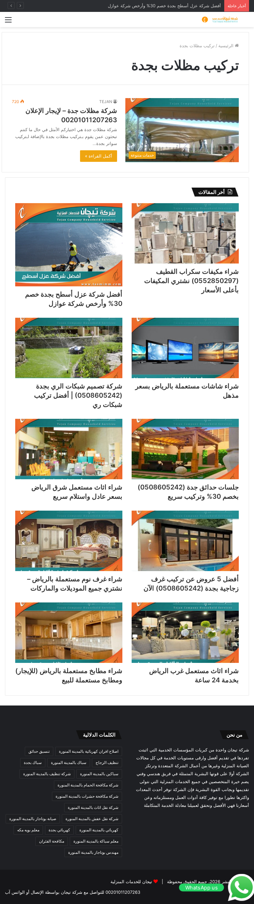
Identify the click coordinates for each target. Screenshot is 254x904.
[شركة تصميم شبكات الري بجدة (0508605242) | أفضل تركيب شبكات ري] (68, 348)
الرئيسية (226, 45)
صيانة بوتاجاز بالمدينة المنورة (32, 818)
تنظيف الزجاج (107, 762)
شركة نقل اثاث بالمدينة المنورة (93, 807)
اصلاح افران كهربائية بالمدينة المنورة (88, 751)
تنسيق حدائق (39, 751)
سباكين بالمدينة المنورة (99, 773)
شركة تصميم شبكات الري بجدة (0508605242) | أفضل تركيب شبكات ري (78, 395)
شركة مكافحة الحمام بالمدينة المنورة (88, 784)
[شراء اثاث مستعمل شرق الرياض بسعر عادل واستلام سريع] (68, 449)
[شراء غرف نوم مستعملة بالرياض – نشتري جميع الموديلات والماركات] (68, 541)
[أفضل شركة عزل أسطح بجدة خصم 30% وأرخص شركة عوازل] (68, 244)
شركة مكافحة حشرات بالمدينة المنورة (87, 796)
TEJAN (105, 101)
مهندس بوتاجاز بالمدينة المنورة (93, 852)
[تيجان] (217, 19)
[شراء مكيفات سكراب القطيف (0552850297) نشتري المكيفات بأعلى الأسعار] (185, 233)
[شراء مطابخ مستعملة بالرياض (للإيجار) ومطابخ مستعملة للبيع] (68, 632)
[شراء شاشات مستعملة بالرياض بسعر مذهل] (185, 348)
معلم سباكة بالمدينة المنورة (95, 841)
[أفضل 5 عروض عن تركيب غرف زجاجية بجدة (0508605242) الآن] (185, 541)
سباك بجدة (33, 762)
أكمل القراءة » (98, 156)
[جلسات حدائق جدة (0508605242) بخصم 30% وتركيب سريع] (185, 449)
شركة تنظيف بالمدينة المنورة (47, 773)
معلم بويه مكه (28, 829)
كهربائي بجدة (59, 829)
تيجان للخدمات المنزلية (131, 881)
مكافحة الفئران (51, 841)
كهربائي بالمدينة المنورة (98, 829)
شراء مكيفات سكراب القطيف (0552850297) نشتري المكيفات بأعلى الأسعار (191, 281)
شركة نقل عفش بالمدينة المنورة (91, 818)
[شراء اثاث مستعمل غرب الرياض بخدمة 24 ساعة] (185, 632)
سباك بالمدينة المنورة (68, 762)
